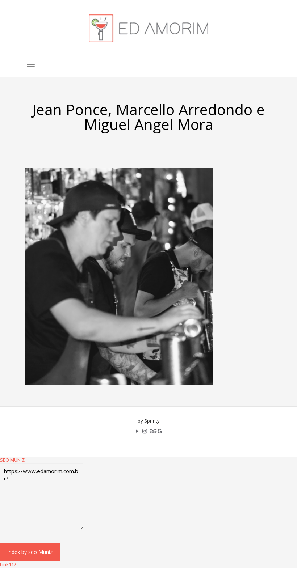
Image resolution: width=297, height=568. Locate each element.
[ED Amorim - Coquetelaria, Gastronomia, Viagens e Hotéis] (148, 28)
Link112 (8, 564)
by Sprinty (149, 420)
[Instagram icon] (144, 431)
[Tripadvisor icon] (152, 431)
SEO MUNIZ (12, 460)
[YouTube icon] (137, 431)
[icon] (160, 431)
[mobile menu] (31, 66)
